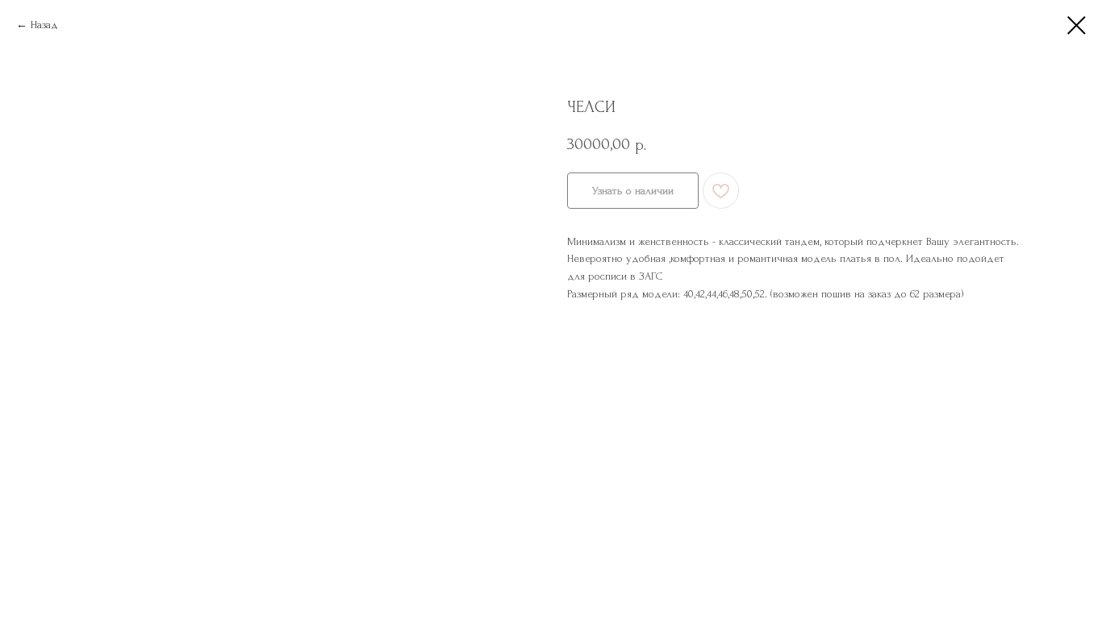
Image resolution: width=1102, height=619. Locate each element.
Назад (44, 25)
